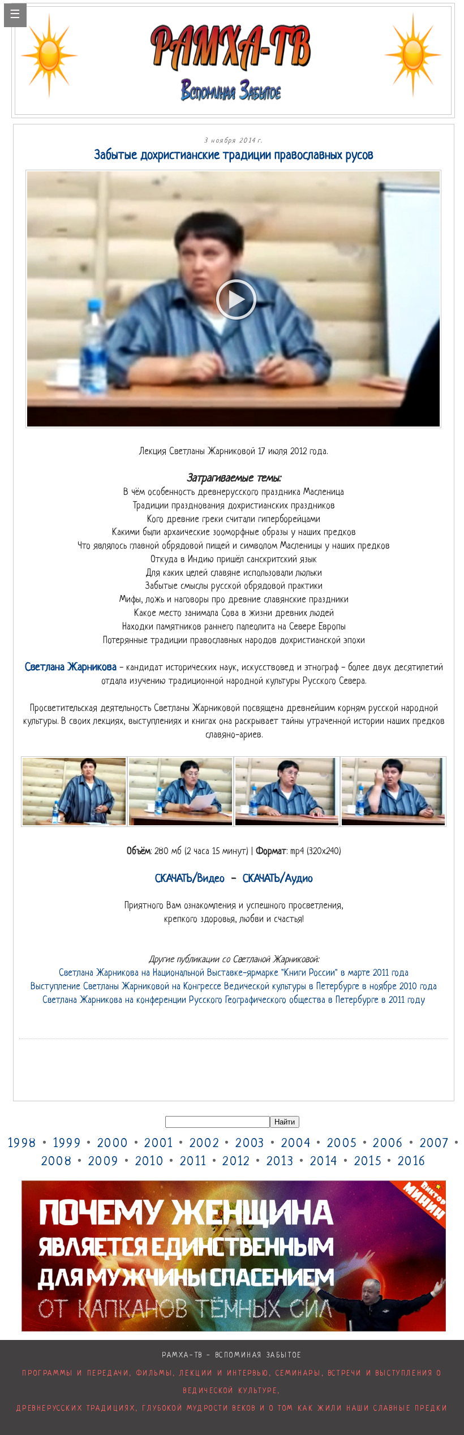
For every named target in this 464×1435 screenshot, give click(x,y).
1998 (22, 1144)
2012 (236, 1162)
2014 (324, 1162)
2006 (388, 1144)
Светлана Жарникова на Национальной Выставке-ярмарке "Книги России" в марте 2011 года (234, 973)
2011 (193, 1162)
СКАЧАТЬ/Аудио (278, 879)
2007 (434, 1144)
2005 (342, 1144)
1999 (67, 1144)
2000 (112, 1144)
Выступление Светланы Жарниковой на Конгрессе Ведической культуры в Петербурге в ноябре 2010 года (234, 987)
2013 (280, 1162)
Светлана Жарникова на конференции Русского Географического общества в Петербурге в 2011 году (233, 1001)
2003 (250, 1144)
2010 (149, 1162)
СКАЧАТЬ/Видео (190, 879)
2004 (296, 1144)
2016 (412, 1162)
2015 (368, 1162)
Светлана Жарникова (71, 668)
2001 (158, 1144)
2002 (205, 1144)
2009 (103, 1162)
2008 (56, 1162)
